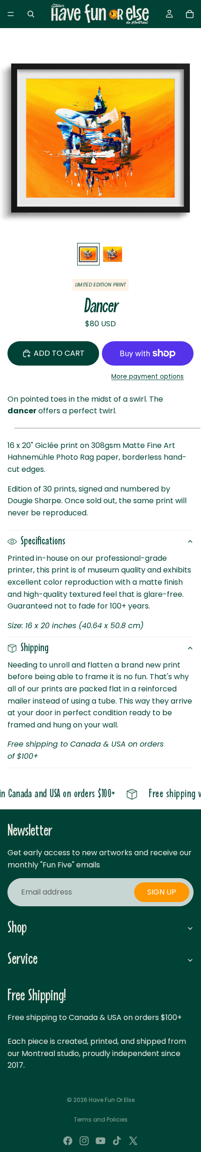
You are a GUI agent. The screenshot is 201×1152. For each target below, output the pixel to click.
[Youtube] (100, 1140)
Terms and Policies (101, 1119)
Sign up (161, 892)
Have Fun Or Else (112, 1100)
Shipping (35, 648)
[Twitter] (133, 1140)
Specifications (43, 541)
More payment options (147, 376)
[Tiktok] (116, 1140)
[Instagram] (84, 1140)
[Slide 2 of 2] (112, 254)
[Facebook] (67, 1140)
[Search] (31, 14)
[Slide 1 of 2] (88, 254)
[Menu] (11, 14)
